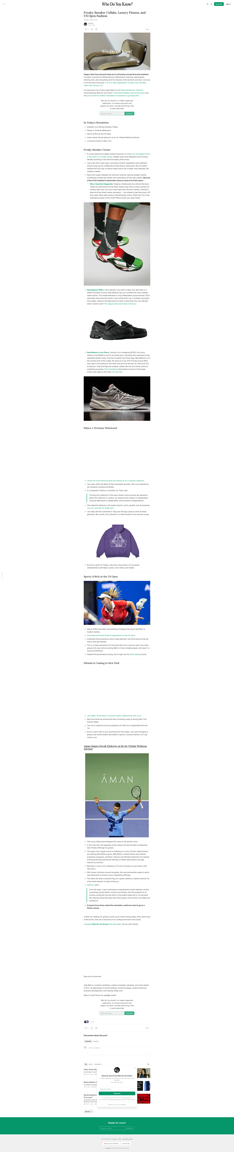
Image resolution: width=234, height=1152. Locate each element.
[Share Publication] (211, 4)
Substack (108, 1148)
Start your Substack (112, 1143)
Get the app (126, 1143)
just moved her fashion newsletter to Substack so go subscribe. (113, 96)
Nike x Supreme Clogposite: (101, 184)
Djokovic (90, 885)
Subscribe (219, 4)
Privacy (114, 1139)
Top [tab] (86, 1064)
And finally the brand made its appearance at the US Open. (111, 635)
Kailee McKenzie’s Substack (132, 90)
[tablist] (92, 1041)
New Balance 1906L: (95, 290)
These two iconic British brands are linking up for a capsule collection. (115, 481)
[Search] (207, 4)
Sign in (228, 4)
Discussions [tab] (97, 1064)
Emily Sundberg (110, 369)
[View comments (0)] (92, 29)
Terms (119, 1139)
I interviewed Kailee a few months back (129, 93)
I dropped (88, 924)
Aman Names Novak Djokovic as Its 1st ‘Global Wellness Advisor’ (115, 747)
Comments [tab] (88, 1041)
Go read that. (117, 372)
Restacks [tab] (95, 1041)
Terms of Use (125, 1097)
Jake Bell (91, 23)
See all (87, 1111)
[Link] (81, 122)
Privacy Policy (130, 1099)
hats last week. (115, 924)
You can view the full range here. (100, 508)
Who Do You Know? (100, 924)
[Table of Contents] (2, 576)
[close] (134, 1067)
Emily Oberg (135, 654)
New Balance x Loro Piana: (98, 352)
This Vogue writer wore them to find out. (120, 304)
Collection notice (128, 1139)
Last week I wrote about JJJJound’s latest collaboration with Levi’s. (114, 716)
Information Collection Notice (116, 1099)
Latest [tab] (91, 1064)
